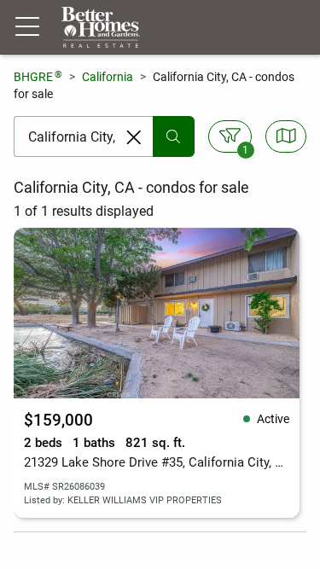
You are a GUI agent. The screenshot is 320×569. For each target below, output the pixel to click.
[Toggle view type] (286, 136)
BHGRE (38, 76)
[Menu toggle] (27, 27)
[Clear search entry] (134, 137)
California (107, 77)
